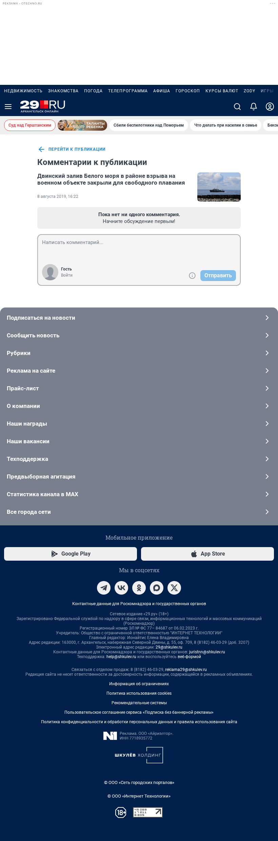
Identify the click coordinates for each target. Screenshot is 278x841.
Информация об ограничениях (139, 683)
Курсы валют (221, 91)
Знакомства (63, 91)
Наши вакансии (28, 441)
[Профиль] (270, 106)
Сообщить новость (33, 335)
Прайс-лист (23, 388)
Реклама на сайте (31, 370)
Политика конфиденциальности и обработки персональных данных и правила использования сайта (139, 721)
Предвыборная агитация (41, 476)
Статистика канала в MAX (42, 494)
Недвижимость (23, 91)
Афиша (161, 91)
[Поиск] (237, 106)
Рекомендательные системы (139, 702)
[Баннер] (82, 125)
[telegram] (104, 588)
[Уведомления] (253, 106)
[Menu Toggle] (8, 106)
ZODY (249, 91)
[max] (156, 588)
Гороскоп (188, 91)
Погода (93, 91)
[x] (174, 588)
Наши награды (27, 423)
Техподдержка (27, 458)
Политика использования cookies (139, 693)
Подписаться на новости (41, 317)
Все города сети (29, 511)
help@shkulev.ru (121, 656)
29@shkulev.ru (169, 647)
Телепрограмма (128, 91)
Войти (67, 275)
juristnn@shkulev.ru (207, 652)
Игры (267, 91)
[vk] (121, 588)
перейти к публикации (76, 149)
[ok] (139, 588)
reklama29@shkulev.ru (186, 669)
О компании (23, 406)
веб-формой (189, 656)
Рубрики (19, 353)
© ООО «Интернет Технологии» (139, 796)
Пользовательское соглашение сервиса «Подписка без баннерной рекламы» (139, 712)
